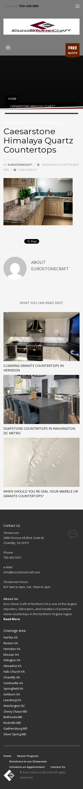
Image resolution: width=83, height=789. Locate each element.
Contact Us (57, 767)
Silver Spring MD (14, 734)
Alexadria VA (12, 666)
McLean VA (11, 654)
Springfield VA (13, 688)
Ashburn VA (11, 694)
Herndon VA (11, 649)
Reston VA (10, 643)
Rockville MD (12, 723)
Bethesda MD (12, 717)
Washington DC (14, 706)
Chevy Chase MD (15, 711)
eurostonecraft (20, 164)
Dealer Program (27, 756)
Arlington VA (11, 660)
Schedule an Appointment (27, 767)
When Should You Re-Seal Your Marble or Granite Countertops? (40, 493)
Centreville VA (13, 683)
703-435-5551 (29, 6)
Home (7, 756)
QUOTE (72, 50)
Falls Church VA (14, 671)
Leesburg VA (12, 700)
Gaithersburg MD (15, 728)
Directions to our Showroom (28, 761)
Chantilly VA (11, 677)
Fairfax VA (10, 637)
